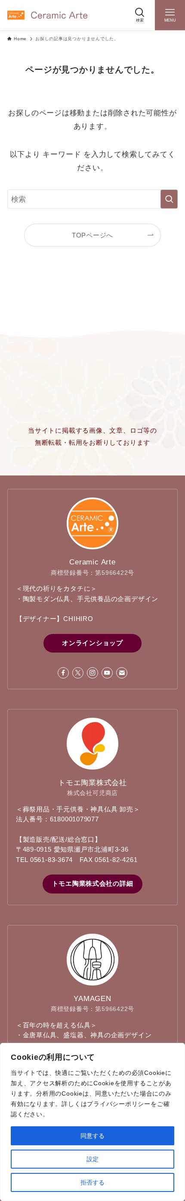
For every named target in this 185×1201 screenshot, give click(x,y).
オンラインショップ (92, 643)
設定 (92, 1159)
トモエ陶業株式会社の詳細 (92, 883)
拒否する (92, 1182)
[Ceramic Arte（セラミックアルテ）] (47, 15)
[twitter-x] (77, 672)
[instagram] (92, 672)
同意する (92, 1135)
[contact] (121, 672)
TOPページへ (92, 235)
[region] (92, 1122)
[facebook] (63, 672)
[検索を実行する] (169, 199)
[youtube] (107, 672)
